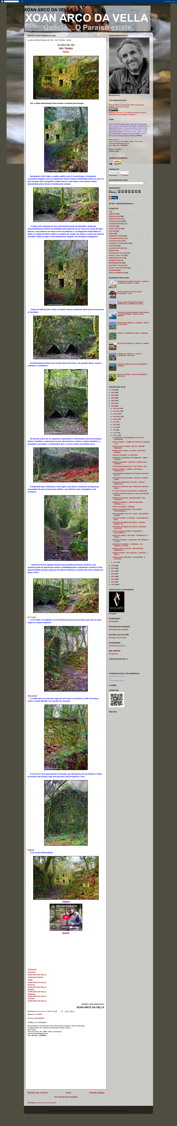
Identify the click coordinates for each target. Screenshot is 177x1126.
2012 (113, 584)
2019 (113, 565)
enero (115, 562)
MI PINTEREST (114, 621)
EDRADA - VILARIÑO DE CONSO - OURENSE (132, 333)
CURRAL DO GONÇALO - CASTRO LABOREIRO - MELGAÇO (129, 354)
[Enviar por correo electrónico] (66, 1011)
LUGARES (38, 1014)
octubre (116, 414)
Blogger (124, 1111)
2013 (113, 582)
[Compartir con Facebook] (71, 1011)
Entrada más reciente (38, 1093)
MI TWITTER (113, 654)
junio (115, 424)
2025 (113, 392)
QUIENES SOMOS (115, 260)
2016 (113, 574)
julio (114, 422)
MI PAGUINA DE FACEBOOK (118, 629)
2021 (113, 403)
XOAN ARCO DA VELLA (48, 9)
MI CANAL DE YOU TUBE (117, 638)
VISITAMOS (113, 270)
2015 (113, 576)
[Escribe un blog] (67, 1011)
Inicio (68, 1093)
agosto (115, 419)
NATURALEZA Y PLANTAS (118, 253)
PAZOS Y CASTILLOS (116, 255)
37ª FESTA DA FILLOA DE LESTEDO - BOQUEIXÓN (129, 491)
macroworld (102, 1111)
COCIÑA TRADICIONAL (117, 224)
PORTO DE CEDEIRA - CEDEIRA (123, 506)
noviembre (117, 411)
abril (114, 430)
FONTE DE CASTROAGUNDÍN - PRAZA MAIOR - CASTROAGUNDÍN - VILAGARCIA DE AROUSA (133, 314)
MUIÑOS (112, 250)
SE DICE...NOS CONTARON (118, 268)
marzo (115, 432)
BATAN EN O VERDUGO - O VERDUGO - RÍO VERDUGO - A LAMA (127, 545)
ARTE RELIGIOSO (115, 221)
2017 (113, 571)
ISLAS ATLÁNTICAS (116, 241)
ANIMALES (112, 214)
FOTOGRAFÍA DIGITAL (117, 238)
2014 (113, 579)
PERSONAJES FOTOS (116, 258)
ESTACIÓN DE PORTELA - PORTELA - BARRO (133, 343)
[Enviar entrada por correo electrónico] (61, 1011)
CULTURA (112, 231)
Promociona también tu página (116, 680)
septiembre (117, 416)
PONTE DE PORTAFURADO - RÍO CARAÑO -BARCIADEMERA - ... (127, 510)
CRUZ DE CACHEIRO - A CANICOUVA (125, 455)
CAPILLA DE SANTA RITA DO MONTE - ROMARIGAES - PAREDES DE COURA (130, 303)
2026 (113, 390)
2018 (113, 568)
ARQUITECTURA (114, 219)
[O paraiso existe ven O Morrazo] (110, 678)
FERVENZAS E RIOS (116, 236)
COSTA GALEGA (114, 228)
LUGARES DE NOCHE (116, 248)
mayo (115, 427)
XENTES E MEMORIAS (116, 273)
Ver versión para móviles (66, 1097)
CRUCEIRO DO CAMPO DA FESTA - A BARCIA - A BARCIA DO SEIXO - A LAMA (133, 282)
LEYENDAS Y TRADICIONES (118, 243)
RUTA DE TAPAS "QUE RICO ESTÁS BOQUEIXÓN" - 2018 (129, 292)
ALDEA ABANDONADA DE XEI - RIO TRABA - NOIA (129, 466)
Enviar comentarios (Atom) (47, 1102)
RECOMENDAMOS (115, 263)
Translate (125, 175)
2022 (113, 400)
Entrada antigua (96, 1093)
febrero (115, 435)
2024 (113, 395)
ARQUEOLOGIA (114, 216)
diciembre (116, 408)
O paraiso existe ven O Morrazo (117, 676)
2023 (113, 398)
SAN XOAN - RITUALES (117, 265)
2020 (113, 406)
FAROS (111, 233)
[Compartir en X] (69, 1011)
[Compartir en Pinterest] (73, 1011)
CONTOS (112, 226)
